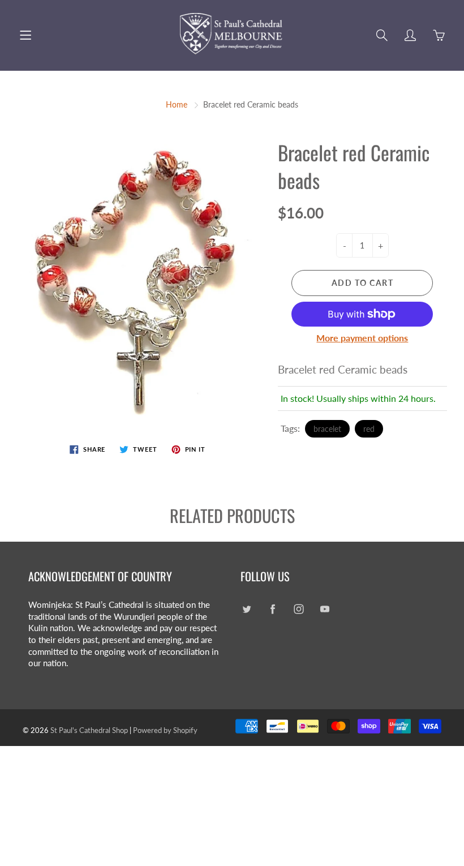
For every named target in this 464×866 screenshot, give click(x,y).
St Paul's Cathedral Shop (89, 730)
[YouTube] (324, 609)
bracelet (327, 429)
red (369, 429)
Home (176, 104)
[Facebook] (272, 609)
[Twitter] (246, 609)
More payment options (362, 337)
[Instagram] (298, 609)
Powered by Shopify (165, 730)
